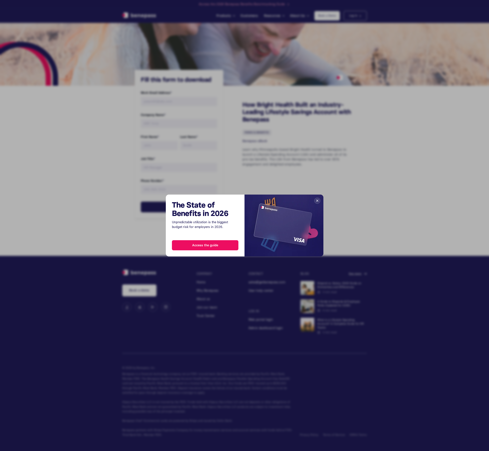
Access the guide (205, 245)
